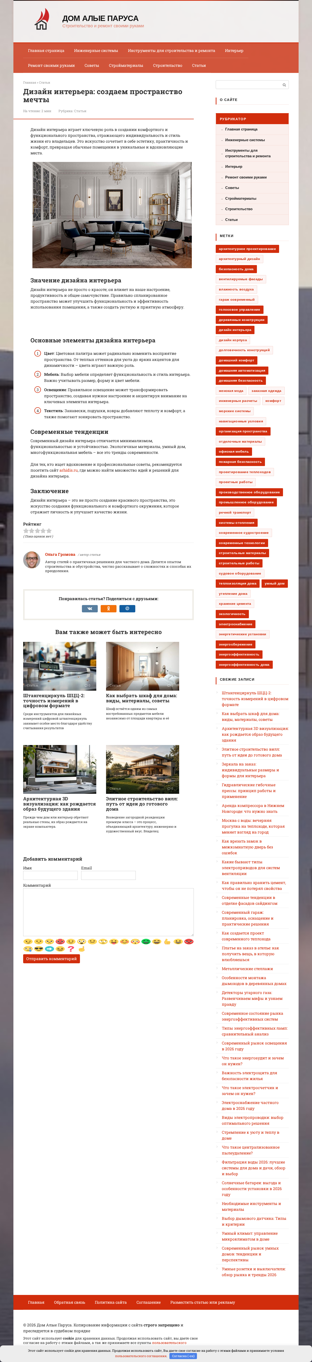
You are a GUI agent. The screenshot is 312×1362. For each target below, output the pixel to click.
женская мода (231, 391)
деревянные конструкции (241, 320)
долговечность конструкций (244, 350)
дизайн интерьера (235, 330)
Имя (27, 867)
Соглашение (148, 1302)
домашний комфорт (236, 360)
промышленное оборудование (246, 502)
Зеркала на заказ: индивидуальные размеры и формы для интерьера (250, 769)
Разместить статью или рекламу (202, 1302)
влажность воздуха (236, 289)
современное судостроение (244, 533)
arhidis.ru (68, 470)
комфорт (273, 401)
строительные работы (239, 563)
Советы (92, 65)
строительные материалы (242, 553)
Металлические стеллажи (247, 968)
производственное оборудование (249, 492)
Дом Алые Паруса (100, 18)
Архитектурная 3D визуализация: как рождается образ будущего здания (59, 803)
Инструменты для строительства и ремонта (171, 50)
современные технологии (242, 543)
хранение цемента (235, 604)
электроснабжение (235, 624)
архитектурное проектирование (247, 249)
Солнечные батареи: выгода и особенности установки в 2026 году (252, 1188)
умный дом (275, 583)
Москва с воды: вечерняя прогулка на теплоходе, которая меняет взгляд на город (253, 826)
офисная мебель (234, 451)
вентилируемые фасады (241, 279)
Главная (36, 1302)
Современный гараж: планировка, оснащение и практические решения (247, 918)
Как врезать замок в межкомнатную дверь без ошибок (247, 846)
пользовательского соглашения (140, 1356)
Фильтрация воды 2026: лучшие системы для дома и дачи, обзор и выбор (253, 1167)
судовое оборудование (240, 573)
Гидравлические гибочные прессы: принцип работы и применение (249, 790)
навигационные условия (241, 421)
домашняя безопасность (241, 380)
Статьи (199, 65)
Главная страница (46, 50)
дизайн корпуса (233, 340)
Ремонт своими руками (51, 65)
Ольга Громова (60, 554)
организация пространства (243, 431)
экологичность (232, 614)
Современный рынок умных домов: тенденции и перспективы (250, 1253)
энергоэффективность (239, 654)
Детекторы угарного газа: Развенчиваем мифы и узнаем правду (252, 998)
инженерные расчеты (238, 401)
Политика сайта (111, 1302)
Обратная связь (69, 1302)
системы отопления (236, 523)
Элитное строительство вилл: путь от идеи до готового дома (142, 803)
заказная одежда (266, 391)
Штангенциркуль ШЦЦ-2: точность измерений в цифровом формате (54, 700)
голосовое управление (239, 309)
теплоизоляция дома (237, 583)
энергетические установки (242, 634)
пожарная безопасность (240, 462)
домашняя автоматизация (242, 370)
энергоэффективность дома (244, 664)
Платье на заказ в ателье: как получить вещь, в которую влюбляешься (250, 953)
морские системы (235, 411)
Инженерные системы (96, 50)
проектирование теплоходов (245, 472)
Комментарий (37, 885)
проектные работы (236, 482)
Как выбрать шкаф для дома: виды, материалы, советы (141, 698)
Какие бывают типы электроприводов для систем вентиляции (251, 867)
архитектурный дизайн (239, 259)
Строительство (167, 65)
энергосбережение (235, 644)
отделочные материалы (240, 441)
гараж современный (237, 299)
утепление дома (233, 594)
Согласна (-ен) (183, 1356)
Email (86, 867)
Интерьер (234, 50)
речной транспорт (235, 512)
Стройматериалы (126, 65)
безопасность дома (236, 269)
